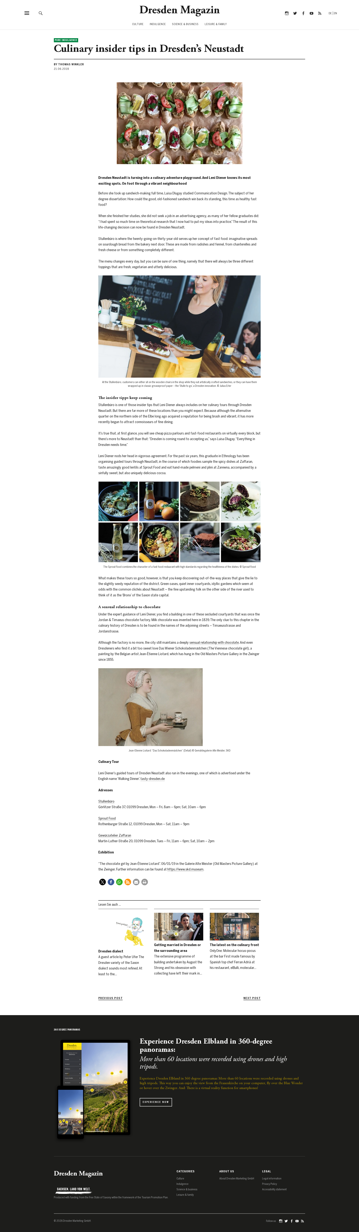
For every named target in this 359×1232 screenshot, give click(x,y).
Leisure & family (216, 24)
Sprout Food (107, 818)
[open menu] (26, 13)
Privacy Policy (269, 1184)
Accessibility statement (274, 1189)
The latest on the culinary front (234, 945)
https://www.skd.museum (185, 869)
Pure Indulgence (66, 40)
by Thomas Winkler (69, 64)
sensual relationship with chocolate (214, 642)
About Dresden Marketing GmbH (236, 1178)
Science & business (187, 1189)
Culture (138, 24)
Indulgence (158, 24)
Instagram (287, 13)
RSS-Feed (319, 13)
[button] (102, 882)
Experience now (156, 1102)
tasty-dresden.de (152, 779)
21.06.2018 (61, 69)
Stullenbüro (106, 801)
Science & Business (185, 24)
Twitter (295, 13)
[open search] (40, 13)
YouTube (311, 13)
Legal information (271, 1178)
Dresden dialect (110, 951)
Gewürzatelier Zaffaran (114, 835)
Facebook (303, 13)
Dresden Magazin (179, 10)
